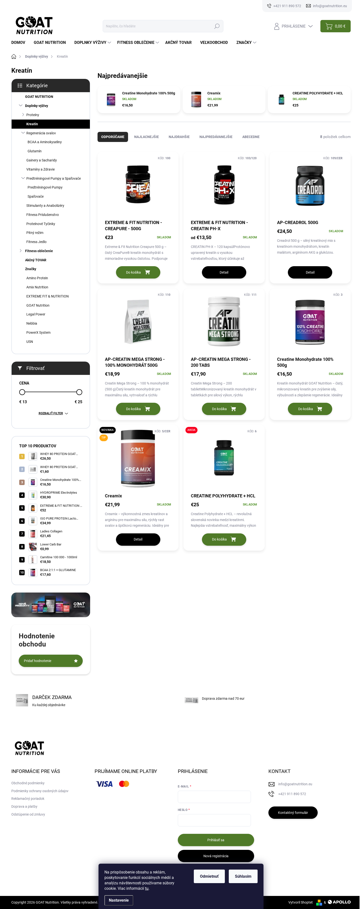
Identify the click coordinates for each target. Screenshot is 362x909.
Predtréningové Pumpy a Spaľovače (53, 178)
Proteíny (32, 115)
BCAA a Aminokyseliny (45, 142)
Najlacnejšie (146, 137)
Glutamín (35, 151)
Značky (30, 269)
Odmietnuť (209, 876)
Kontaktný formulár (293, 813)
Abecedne (251, 137)
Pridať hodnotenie (37, 661)
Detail (224, 272)
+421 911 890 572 (292, 794)
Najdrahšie (179, 137)
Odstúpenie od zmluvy (28, 814)
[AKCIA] (224, 460)
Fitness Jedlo (36, 242)
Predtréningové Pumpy (45, 187)
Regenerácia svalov (41, 133)
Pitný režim (34, 233)
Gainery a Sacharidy (41, 160)
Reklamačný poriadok (27, 799)
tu (146, 888)
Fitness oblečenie (39, 251)
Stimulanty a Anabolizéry (45, 206)
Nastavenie (119, 900)
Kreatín (32, 124)
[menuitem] (20, 42)
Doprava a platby (24, 806)
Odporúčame (112, 137)
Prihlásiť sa (215, 840)
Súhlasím (243, 876)
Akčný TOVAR (35, 260)
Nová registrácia (216, 856)
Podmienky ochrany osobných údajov (39, 791)
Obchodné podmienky (28, 783)
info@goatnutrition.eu (295, 784)
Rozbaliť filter (51, 413)
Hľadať (217, 26)
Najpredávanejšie (215, 137)
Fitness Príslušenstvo (42, 215)
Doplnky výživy (36, 106)
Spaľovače (36, 196)
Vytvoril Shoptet (300, 902)
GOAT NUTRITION (39, 97)
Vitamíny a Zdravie (40, 169)
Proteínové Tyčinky (40, 224)
